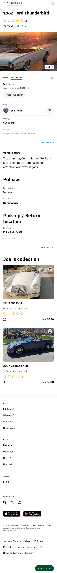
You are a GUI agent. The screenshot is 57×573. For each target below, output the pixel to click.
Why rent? (8, 415)
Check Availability (14, 95)
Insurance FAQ (35, 547)
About (21, 547)
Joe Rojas (16, 110)
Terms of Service (12, 541)
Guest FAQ (9, 421)
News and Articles (13, 552)
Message (49, 110)
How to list (9, 464)
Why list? (8, 451)
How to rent (9, 427)
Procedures (9, 547)
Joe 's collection (21, 259)
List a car (8, 445)
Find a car (8, 408)
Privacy (28, 541)
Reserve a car (44, 568)
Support (29, 552)
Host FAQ (8, 458)
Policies (38, 541)
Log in (6, 481)
